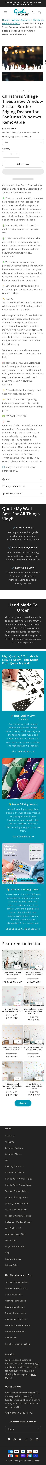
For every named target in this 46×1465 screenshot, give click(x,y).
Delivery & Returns (14, 1166)
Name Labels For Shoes (16, 1319)
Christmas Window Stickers (18, 1215)
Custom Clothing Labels (16, 1197)
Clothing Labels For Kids (16, 1203)
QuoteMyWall (18, 1461)
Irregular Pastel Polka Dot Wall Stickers (33, 1049)
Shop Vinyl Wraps (22, 836)
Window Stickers (21, 19)
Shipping (17, 132)
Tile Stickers (11, 1240)
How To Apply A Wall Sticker (18, 1178)
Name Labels (11, 1337)
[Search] (33, 13)
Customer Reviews (14, 1148)
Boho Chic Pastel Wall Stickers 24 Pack (12, 1049)
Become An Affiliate (14, 1172)
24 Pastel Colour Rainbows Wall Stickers (12, 1010)
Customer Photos (13, 1154)
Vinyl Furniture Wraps (15, 1246)
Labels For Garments (15, 1331)
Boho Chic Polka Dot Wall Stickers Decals (34, 974)
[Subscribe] (38, 1429)
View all (23, 1103)
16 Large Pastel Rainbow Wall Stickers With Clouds (12, 1086)
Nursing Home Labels (15, 1313)
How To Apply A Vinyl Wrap (18, 1185)
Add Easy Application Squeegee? (17, 136)
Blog (7, 1252)
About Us (9, 1142)
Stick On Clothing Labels (16, 1191)
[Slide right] (29, 91)
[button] (23, 172)
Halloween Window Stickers (18, 1222)
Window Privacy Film (15, 1234)
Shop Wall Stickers (22, 751)
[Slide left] (17, 91)
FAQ (7, 1160)
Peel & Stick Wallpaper (16, 1209)
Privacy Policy (11, 1265)
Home (5, 19)
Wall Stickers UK (13, 1228)
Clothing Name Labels (15, 1300)
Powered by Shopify (32, 1461)
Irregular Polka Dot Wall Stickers (12, 974)
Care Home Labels (13, 1294)
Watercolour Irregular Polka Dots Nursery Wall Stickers (33, 1011)
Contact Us (10, 1135)
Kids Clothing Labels (14, 1307)
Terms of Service (13, 1259)
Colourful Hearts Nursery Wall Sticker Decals (34, 1086)
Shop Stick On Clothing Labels (21, 928)
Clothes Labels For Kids (16, 1288)
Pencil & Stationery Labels (17, 1344)
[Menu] (6, 13)
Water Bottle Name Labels (17, 1325)
